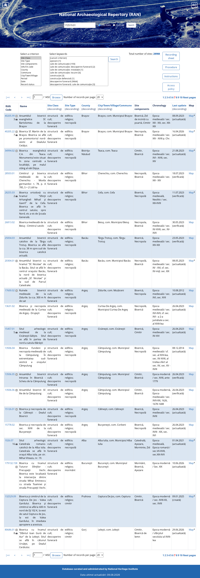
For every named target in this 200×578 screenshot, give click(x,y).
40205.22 (10, 131)
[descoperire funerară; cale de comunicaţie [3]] (79, 84)
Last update (179, 105)
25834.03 (10, 238)
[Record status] (31, 84)
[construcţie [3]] (79, 75)
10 (181, 97)
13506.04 (10, 348)
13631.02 (10, 306)
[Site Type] (31, 60)
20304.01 (10, 260)
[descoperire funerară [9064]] (79, 81)
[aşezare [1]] (79, 60)
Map (191, 115)
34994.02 (10, 150)
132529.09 (10, 496)
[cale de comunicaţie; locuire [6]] (79, 72)
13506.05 (10, 374)
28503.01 (10, 173)
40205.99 (10, 115)
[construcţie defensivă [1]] (79, 78)
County (86, 105)
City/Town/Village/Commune (115, 105)
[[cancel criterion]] (79, 58)
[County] (31, 69)
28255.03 (10, 192)
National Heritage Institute (123, 568)
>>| (29, 97)
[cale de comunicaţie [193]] (79, 63)
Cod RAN (105, 25)
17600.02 (10, 290)
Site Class (52, 105)
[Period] (31, 78)
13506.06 (10, 389)
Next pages (189, 97)
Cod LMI (119, 25)
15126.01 (10, 409)
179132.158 (11, 463)
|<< (8, 97)
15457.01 (10, 328)
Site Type (70, 105)
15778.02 (10, 424)
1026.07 (9, 440)
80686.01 (10, 529)
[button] (194, 5)
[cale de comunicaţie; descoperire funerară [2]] (79, 66)
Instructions (171, 76)
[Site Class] (31, 58)
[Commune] (31, 72)
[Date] (31, 81)
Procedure (171, 67)
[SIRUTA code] (31, 66)
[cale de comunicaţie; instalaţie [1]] (79, 69)
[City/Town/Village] (31, 75)
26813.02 (10, 222)
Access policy (171, 87)
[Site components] (31, 63)
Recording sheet (171, 56)
